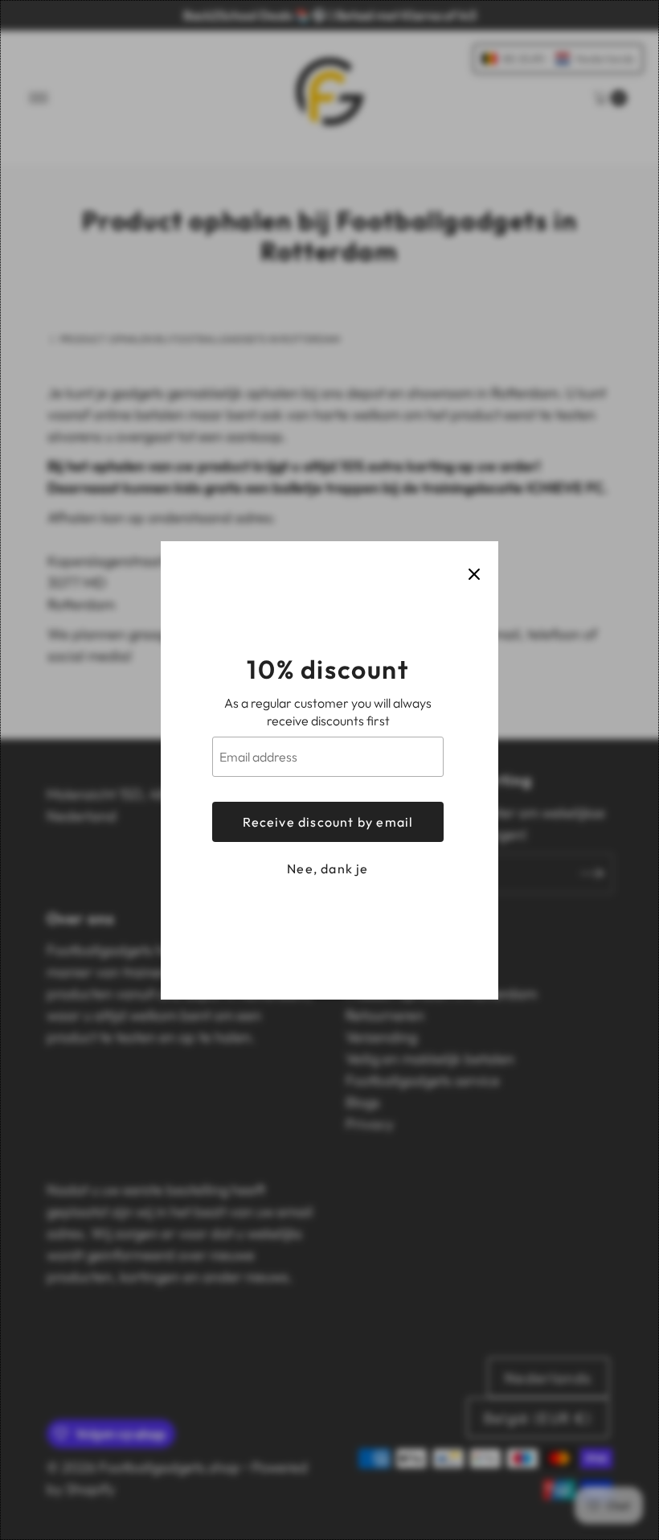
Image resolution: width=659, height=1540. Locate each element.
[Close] (474, 574)
